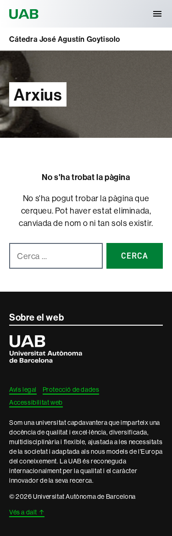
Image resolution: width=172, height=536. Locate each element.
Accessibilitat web (36, 402)
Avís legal (23, 389)
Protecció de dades (71, 389)
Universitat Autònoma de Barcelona (25, 13)
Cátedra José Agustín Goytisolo (64, 39)
